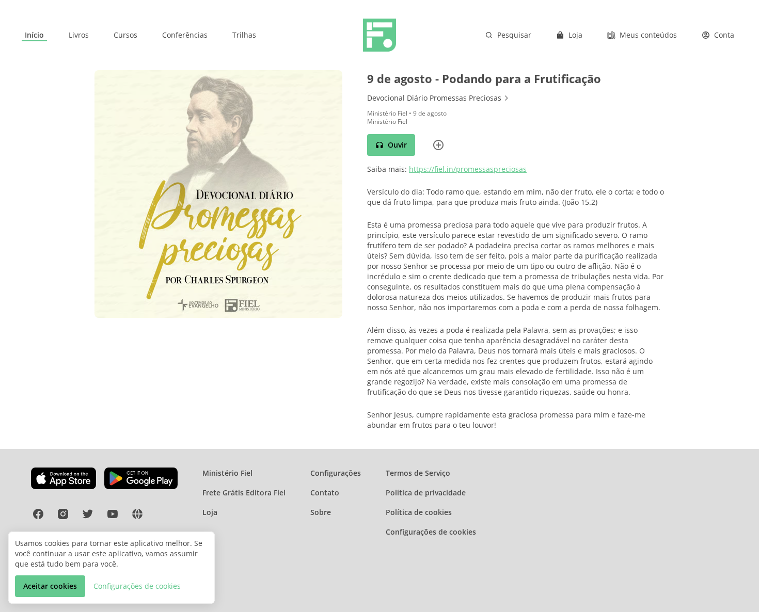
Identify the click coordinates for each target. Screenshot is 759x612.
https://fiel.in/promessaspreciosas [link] (468, 169)
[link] (34, 35)
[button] (391, 145)
